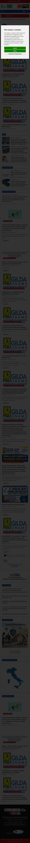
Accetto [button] (15, 48)
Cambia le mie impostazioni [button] (15, 53)
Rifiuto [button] (15, 51)
